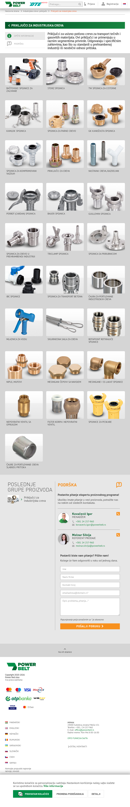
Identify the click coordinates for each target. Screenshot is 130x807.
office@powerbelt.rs (84, 730)
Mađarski (14, 722)
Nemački (13, 734)
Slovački (14, 751)
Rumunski (14, 739)
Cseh (12, 757)
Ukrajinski (15, 745)
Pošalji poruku (88, 626)
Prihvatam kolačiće (37, 793)
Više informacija (53, 786)
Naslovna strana (12, 11)
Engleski (14, 728)
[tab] (25, 36)
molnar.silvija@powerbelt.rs (90, 545)
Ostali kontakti (78, 746)
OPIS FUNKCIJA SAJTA (78, 738)
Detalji (96, 793)
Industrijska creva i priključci (35, 11)
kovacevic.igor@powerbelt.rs (91, 524)
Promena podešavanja (70, 793)
